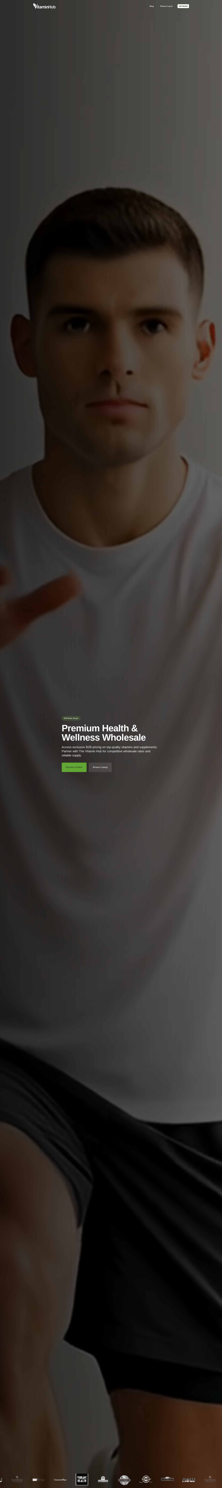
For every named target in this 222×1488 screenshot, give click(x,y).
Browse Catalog (100, 767)
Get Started (183, 6)
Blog (152, 6)
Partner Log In (166, 6)
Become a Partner (74, 767)
